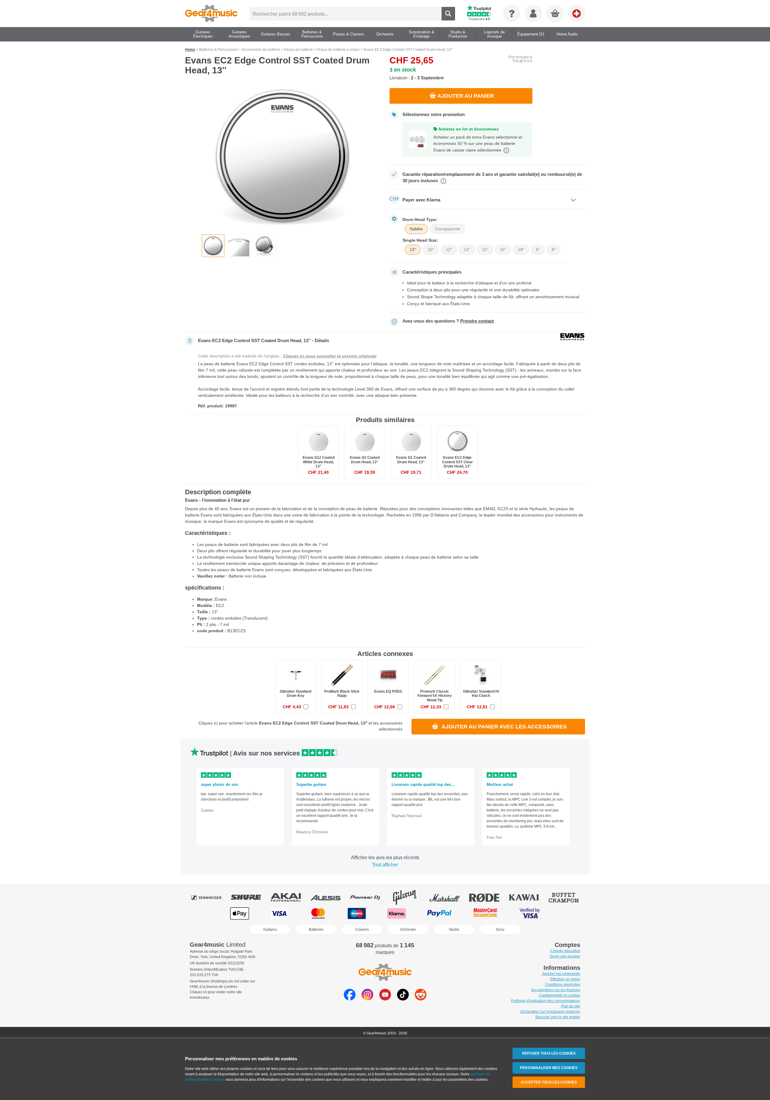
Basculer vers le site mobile (557, 1017)
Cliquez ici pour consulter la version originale (330, 356)
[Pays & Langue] (576, 13)
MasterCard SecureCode (485, 913)
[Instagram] (367, 998)
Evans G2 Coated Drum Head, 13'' (365, 459)
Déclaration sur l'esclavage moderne (550, 1012)
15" (485, 249)
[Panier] (555, 13)
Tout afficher (385, 864)
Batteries (316, 929)
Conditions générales (562, 984)
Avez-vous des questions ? (448, 321)
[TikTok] (403, 998)
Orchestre (408, 929)
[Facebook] (350, 998)
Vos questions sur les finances (555, 990)
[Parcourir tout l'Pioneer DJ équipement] (369, 897)
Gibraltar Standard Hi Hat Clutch (481, 693)
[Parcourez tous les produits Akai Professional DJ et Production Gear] (290, 897)
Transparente (447, 228)
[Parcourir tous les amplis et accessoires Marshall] (449, 897)
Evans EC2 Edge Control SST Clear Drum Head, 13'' (457, 461)
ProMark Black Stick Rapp (341, 693)
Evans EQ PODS (388, 691)
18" (521, 249)
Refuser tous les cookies (549, 1053)
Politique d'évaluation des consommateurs (545, 1001)
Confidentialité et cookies (559, 995)
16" (503, 249)
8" (554, 249)
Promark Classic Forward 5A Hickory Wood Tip (434, 695)
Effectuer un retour (565, 979)
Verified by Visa (529, 913)
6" (538, 249)
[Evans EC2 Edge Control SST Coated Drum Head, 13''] (283, 157)
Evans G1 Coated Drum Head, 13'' (411, 459)
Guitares (270, 929)
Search (448, 13)
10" (431, 249)
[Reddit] (421, 998)
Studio (454, 929)
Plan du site (570, 1006)
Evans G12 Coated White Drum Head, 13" (318, 461)
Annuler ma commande (561, 974)
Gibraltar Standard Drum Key (295, 693)
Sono (500, 929)
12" (449, 249)
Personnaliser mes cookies (549, 1068)
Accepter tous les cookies (549, 1082)
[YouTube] (385, 998)
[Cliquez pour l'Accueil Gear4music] (211, 13)
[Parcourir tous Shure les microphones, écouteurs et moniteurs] (250, 897)
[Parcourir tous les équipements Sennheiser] (210, 897)
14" (467, 249)
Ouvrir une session (565, 956)
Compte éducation (565, 951)
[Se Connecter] (533, 13)
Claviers (362, 929)
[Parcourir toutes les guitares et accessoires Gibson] (409, 897)
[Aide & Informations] (512, 13)
